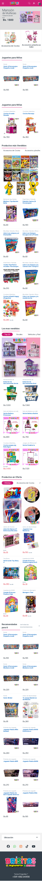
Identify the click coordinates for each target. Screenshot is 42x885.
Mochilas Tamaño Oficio (11, 231)
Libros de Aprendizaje (29, 527)
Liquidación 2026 (28, 558)
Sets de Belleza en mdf (10, 411)
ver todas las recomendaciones (26, 626)
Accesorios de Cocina (11, 150)
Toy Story (6, 558)
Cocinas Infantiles (9, 111)
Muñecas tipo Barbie (10, 199)
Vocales (19, 334)
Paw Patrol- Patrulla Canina (29, 199)
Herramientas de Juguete (8, 380)
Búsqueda (29, 3)
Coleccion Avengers (29, 590)
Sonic (5, 64)
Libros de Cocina (8, 527)
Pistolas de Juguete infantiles (9, 728)
